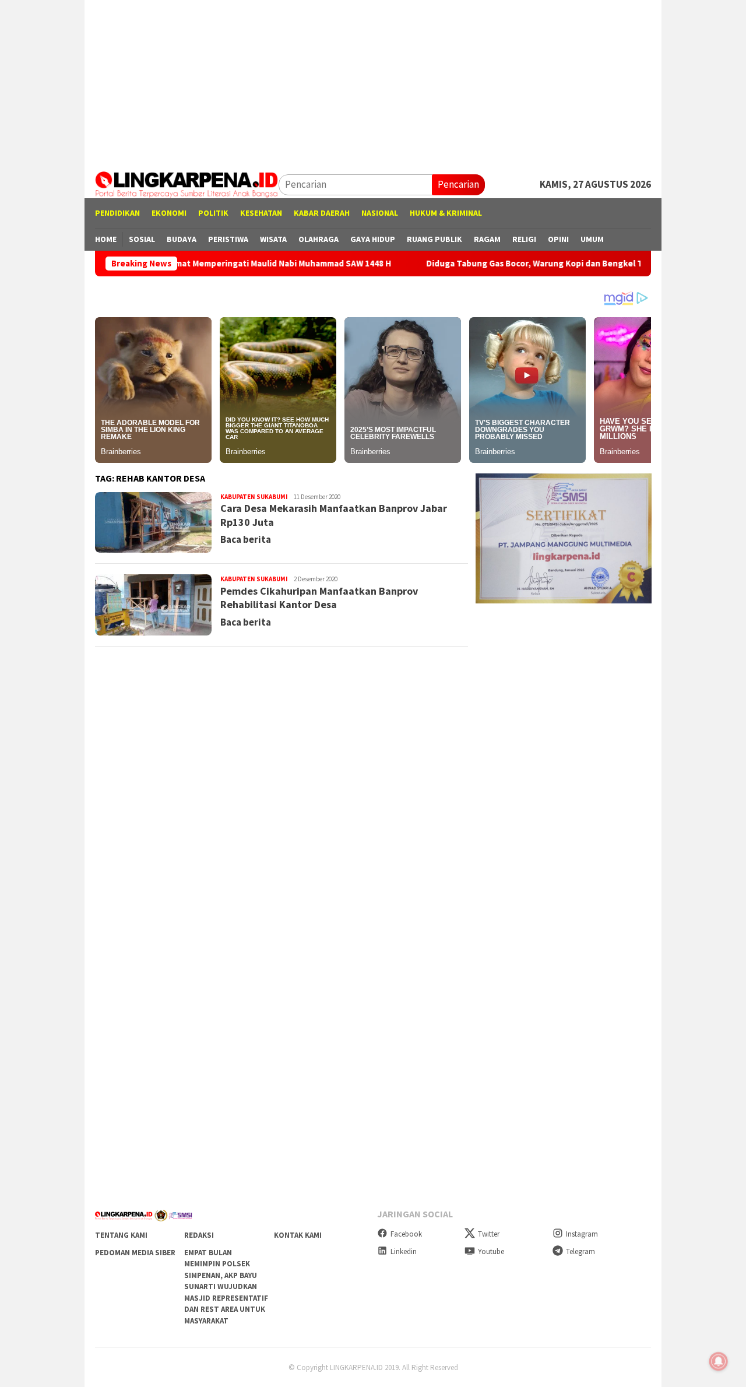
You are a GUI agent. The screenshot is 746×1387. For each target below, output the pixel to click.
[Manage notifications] (718, 1361)
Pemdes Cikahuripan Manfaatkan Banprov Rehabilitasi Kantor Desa (319, 597)
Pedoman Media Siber (135, 1253)
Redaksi (199, 1235)
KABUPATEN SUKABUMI (254, 497)
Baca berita (245, 539)
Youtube (491, 1251)
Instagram (582, 1234)
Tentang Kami (121, 1235)
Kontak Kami (298, 1235)
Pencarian (458, 184)
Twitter (488, 1234)
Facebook (406, 1234)
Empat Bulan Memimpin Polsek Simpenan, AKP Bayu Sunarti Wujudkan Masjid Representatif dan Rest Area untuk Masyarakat (226, 1287)
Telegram (580, 1251)
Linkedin (403, 1251)
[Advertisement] (373, 81)
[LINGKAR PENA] (187, 183)
